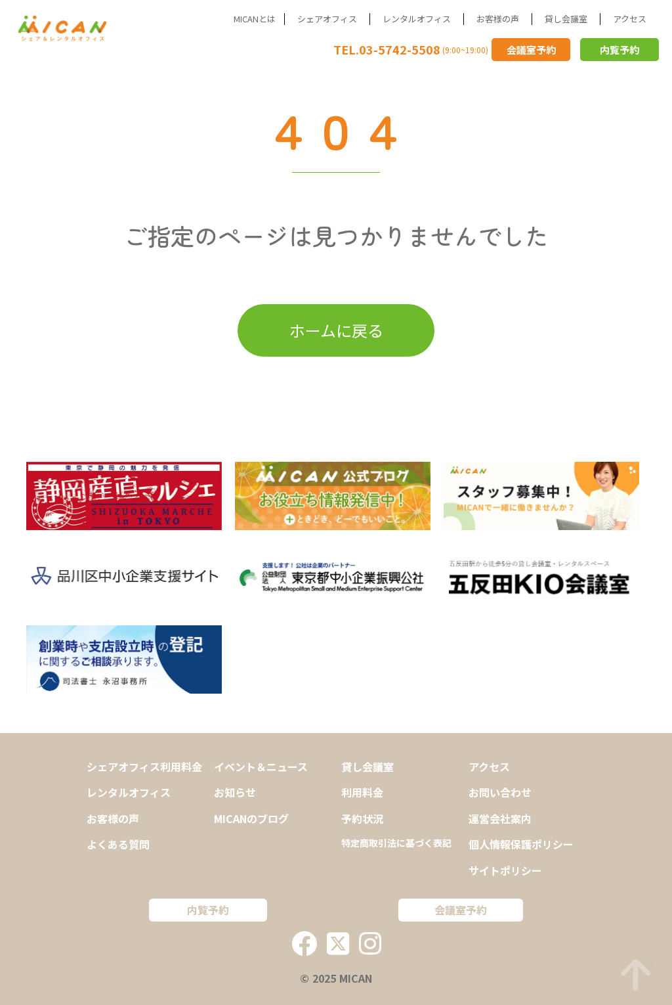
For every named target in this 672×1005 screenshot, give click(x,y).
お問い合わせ (500, 792)
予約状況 (362, 818)
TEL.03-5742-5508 (386, 49)
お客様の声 (497, 19)
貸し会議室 (566, 19)
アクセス (629, 19)
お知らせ (235, 792)
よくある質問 (118, 844)
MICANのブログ (251, 818)
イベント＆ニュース (261, 766)
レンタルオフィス (417, 19)
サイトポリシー (505, 870)
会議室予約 (531, 49)
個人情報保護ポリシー (521, 844)
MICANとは (255, 19)
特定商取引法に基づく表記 (396, 843)
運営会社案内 (500, 818)
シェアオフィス (327, 19)
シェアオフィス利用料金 (144, 766)
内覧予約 (619, 49)
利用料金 (362, 792)
